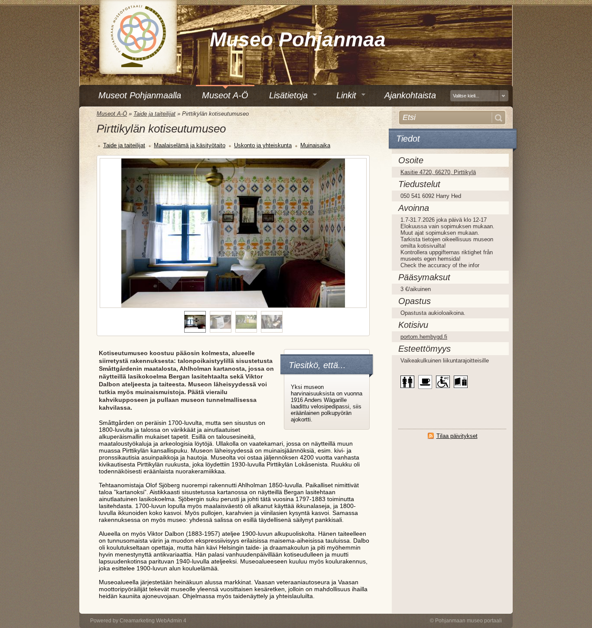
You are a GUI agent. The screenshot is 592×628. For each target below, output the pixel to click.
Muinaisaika (315, 145)
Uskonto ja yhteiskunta (263, 145)
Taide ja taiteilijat (154, 113)
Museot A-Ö (112, 113)
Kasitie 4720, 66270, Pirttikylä (438, 172)
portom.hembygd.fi (423, 336)
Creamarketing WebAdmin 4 (153, 621)
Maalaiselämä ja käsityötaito (189, 145)
